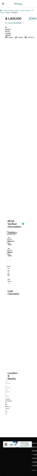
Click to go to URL (8, 271)
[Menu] (3, 4)
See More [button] (6, 281)
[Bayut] (18, 4)
